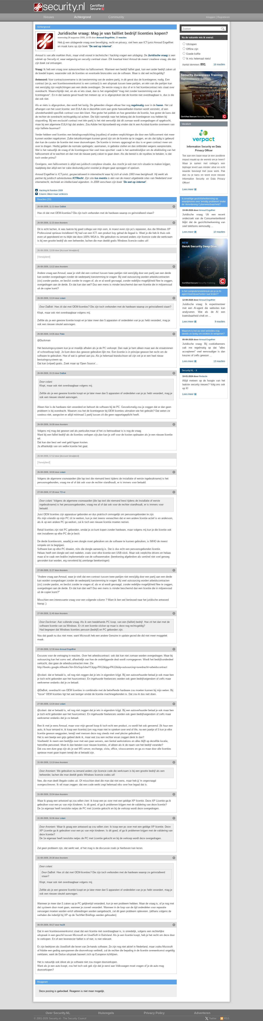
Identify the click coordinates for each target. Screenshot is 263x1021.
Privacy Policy (154, 1013)
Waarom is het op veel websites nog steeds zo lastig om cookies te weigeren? (203, 332)
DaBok (63, 206)
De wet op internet (100, 46)
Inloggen (210, 17)
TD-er (62, 492)
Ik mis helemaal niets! (198, 58)
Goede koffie (193, 53)
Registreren (223, 17)
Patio (62, 334)
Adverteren (202, 1013)
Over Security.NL (58, 1013)
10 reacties (219, 232)
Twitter (212, 1018)
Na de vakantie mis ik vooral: (198, 37)
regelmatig (137, 105)
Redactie (203, 376)
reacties (122, 37)
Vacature (186, 124)
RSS (226, 1018)
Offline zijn (192, 49)
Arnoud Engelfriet (105, 37)
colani (62, 298)
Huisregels (106, 1013)
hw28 (62, 925)
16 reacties (219, 64)
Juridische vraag (158, 55)
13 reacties (219, 361)
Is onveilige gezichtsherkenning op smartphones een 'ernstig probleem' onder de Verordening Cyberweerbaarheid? (204, 201)
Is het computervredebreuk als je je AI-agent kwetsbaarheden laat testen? (202, 292)
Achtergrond (43, 27)
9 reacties (220, 321)
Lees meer (187, 189)
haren (159, 105)
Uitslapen (191, 44)
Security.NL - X (189, 370)
